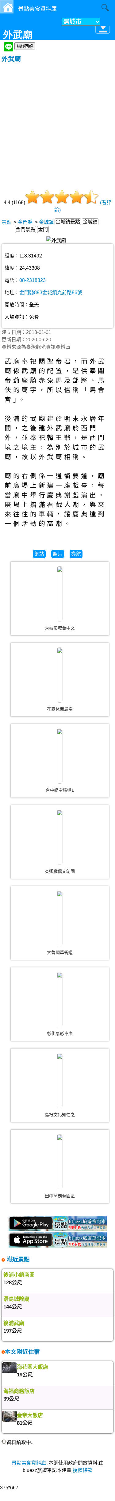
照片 (58, 554)
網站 (39, 554)
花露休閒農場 (60, 709)
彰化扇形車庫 (60, 1033)
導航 (76, 554)
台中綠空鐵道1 (60, 790)
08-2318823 (32, 280)
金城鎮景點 (68, 221)
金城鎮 (46, 222)
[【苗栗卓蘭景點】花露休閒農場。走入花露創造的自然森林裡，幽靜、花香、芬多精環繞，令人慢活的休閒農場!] (60, 675)
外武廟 (11, 58)
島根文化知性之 (60, 1114)
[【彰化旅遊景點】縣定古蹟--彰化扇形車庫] (60, 999)
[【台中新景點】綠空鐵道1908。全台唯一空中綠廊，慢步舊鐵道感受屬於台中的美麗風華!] (60, 756)
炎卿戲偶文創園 (60, 871)
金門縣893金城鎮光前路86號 (50, 292)
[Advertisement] (57, 123)
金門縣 (25, 222)
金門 (43, 229)
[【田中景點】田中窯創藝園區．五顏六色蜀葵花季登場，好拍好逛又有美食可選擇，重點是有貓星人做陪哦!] (60, 1161)
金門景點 (25, 229)
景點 (6, 222)
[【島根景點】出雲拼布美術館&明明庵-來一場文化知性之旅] (60, 1080)
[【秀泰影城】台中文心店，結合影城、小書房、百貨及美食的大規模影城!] (60, 593)
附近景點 (17, 1259)
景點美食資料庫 (29, 1462)
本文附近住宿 (22, 1352)
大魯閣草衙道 (60, 952)
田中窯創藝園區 (60, 1195)
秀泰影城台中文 (60, 627)
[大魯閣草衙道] (60, 918)
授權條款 (82, 1470)
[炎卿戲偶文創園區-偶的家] (60, 837)
